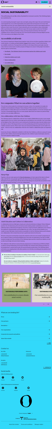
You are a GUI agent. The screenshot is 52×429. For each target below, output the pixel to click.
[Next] (48, 304)
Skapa (25, 43)
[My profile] (36, 2)
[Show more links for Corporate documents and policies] (49, 334)
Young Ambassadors (10, 60)
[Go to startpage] (5, 2)
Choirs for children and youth (12, 57)
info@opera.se (4, 364)
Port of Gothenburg (25, 177)
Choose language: (23, 413)
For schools (7, 54)
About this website (14, 424)
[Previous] (44, 304)
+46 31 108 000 (4, 362)
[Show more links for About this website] (49, 338)
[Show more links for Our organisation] (49, 330)
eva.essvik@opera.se (35, 262)
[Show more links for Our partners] (49, 321)
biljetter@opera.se (5, 355)
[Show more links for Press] (49, 317)
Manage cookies (39, 424)
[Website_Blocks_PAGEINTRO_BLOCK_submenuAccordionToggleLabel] (49, 6)
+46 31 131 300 (4, 353)
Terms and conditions (26, 424)
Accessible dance (9, 62)
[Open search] (39, 2)
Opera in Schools (17, 256)
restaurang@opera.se (30, 355)
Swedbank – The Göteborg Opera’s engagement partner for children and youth (25, 51)
